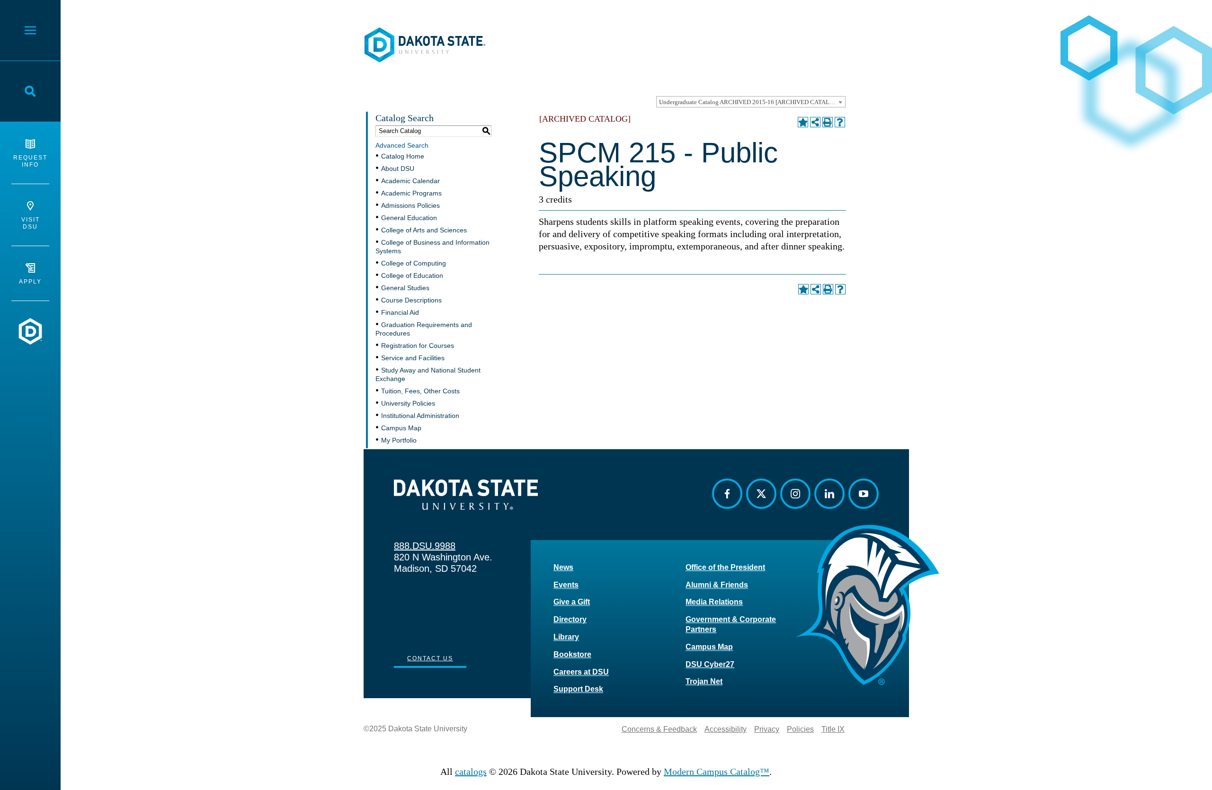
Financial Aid (400, 312)
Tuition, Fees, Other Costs (420, 391)
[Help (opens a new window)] (840, 122)
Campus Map (401, 428)
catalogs (471, 771)
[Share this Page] (815, 122)
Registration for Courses (417, 345)
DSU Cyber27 (710, 664)
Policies (800, 729)
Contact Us (430, 658)
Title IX (833, 729)
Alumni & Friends (717, 585)
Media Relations (714, 602)
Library (566, 637)
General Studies (405, 288)
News (563, 567)
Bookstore (572, 654)
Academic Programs (411, 193)
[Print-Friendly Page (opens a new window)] (827, 122)
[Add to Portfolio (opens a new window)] (803, 122)
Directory (570, 619)
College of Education (412, 275)
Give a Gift (571, 602)
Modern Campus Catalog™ (716, 771)
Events (566, 585)
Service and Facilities (413, 358)
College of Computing (413, 263)
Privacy (766, 729)
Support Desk (578, 689)
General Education (409, 218)
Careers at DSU (581, 672)
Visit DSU (30, 223)
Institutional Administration (420, 415)
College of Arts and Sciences (424, 230)
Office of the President (725, 567)
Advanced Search (401, 145)
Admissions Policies (410, 205)
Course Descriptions (411, 300)
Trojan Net (704, 681)
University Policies (408, 403)
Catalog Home (402, 156)
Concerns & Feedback (659, 729)
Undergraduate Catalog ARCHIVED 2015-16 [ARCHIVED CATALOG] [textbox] (749, 102)
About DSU (397, 168)
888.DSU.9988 (424, 546)
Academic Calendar (410, 181)
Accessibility (725, 729)
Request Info (30, 161)
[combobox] (751, 101)
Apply (30, 281)
